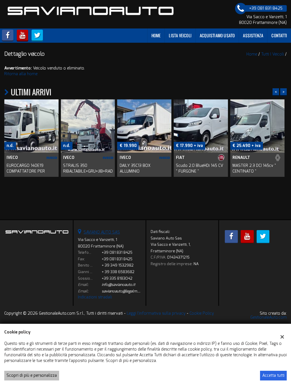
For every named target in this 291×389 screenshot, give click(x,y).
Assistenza (253, 35)
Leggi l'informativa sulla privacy (156, 313)
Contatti (279, 35)
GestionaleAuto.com (268, 317)
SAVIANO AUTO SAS (102, 232)
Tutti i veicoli (272, 54)
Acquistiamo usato (217, 35)
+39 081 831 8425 (117, 252)
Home (156, 35)
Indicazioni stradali (95, 297)
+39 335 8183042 (117, 278)
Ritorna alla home (21, 74)
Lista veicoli (180, 35)
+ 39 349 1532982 (118, 265)
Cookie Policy (202, 313)
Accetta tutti (273, 375)
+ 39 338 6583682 (118, 271)
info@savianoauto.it (118, 284)
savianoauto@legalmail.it (123, 291)
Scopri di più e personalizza (32, 375)
